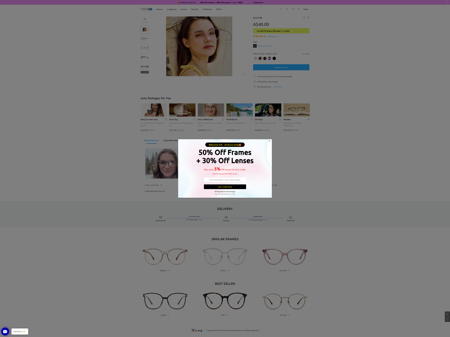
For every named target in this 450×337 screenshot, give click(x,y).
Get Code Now (225, 186)
